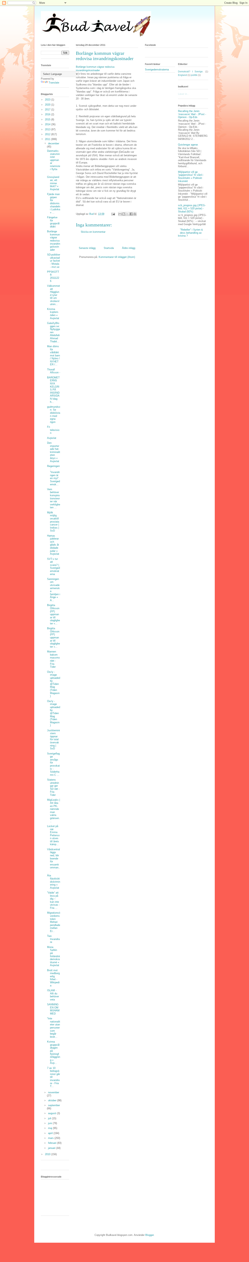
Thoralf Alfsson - (53, 371)
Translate (54, 82)
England (182, 75)
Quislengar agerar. (188, 144)
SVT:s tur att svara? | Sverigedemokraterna (53, 566)
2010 (48, 1154)
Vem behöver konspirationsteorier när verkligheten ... (53, 498)
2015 (48, 119)
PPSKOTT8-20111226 (53, 276)
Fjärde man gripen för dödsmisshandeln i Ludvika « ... (53, 203)
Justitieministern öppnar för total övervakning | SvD (53, 739)
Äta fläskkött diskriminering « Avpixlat (53, 881)
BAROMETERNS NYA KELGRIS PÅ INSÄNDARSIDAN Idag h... (53, 389)
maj (50, 1128)
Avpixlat (51, 438)
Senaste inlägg (87, 248)
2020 (48, 104)
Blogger (149, 1235)
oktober (52, 1100)
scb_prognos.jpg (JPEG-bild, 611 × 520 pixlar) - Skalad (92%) (192, 208)
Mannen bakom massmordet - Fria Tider (53, 659)
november (53, 1092)
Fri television (53, 429)
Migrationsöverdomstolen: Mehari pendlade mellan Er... (53, 922)
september (54, 1105)
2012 (48, 134)
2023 (48, 99)
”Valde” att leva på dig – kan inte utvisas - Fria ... (53, 900)
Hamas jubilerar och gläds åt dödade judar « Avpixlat (53, 545)
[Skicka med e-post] (120, 214)
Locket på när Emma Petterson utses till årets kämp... (53, 835)
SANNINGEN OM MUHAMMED (53, 1009)
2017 (48, 109)
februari (52, 1142)
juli (50, 1118)
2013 (48, 129)
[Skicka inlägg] (113, 213)
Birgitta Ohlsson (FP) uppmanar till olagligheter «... (53, 614)
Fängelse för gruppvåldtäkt (53, 222)
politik (194, 75)
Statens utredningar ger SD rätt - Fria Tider (53, 787)
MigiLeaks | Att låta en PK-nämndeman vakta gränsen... (53, 810)
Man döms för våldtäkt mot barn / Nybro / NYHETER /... (53, 355)
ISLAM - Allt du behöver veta (53, 995)
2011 (48, 139)
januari (52, 1148)
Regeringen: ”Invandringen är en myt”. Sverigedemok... (53, 475)
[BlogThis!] (124, 214)
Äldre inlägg (128, 248)
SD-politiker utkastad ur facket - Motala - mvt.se (53, 260)
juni (50, 1123)
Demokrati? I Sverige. (190, 71)
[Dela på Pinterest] (135, 214)
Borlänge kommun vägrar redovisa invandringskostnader (53, 240)
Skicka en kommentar (93, 231)
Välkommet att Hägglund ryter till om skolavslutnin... (53, 295)
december (53, 143)
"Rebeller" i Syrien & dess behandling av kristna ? (190, 232)
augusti (52, 1113)
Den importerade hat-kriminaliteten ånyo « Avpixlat (53, 452)
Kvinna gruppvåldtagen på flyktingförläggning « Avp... (53, 1052)
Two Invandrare (53, 939)
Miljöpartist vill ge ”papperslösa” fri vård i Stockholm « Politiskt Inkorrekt (190, 176)
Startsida (109, 248)
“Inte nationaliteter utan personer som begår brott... (53, 1027)
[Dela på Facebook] (131, 214)
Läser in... (183, 93)
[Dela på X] (127, 214)
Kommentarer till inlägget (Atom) (117, 257)
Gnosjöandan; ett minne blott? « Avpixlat (53, 183)
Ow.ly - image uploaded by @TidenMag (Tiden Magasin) (53, 684)
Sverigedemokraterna (157, 69)
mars (51, 1138)
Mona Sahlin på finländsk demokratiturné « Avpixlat (53, 956)
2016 (48, 114)
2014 (48, 124)
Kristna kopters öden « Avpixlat (53, 314)
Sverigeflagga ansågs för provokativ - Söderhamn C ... (53, 764)
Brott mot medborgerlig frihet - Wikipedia (53, 978)
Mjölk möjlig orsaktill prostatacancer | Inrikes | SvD (53, 521)
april (50, 1133)
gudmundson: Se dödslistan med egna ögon (53, 414)
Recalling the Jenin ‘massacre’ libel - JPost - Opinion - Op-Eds (192, 114)
